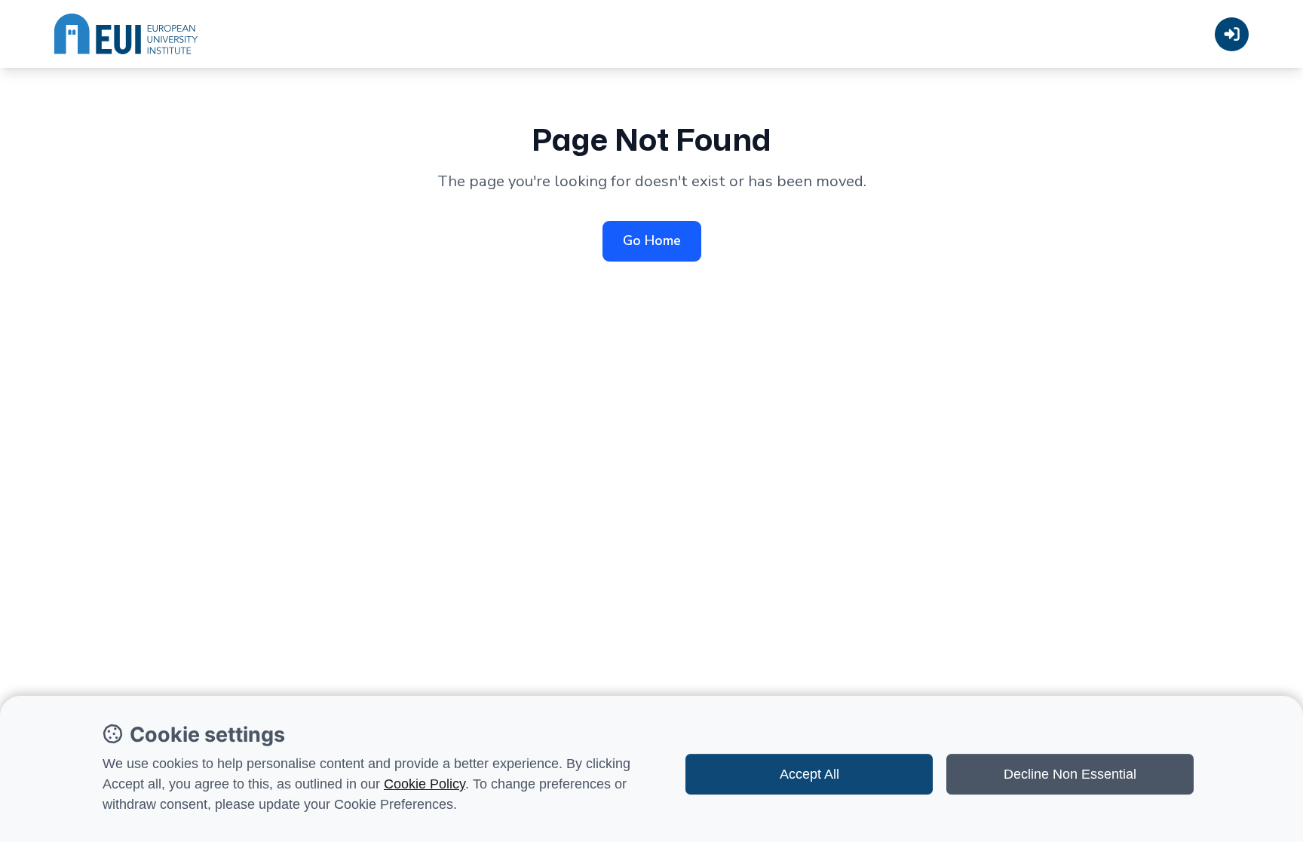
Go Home (652, 240)
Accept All (809, 774)
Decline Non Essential (1070, 774)
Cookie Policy (424, 783)
